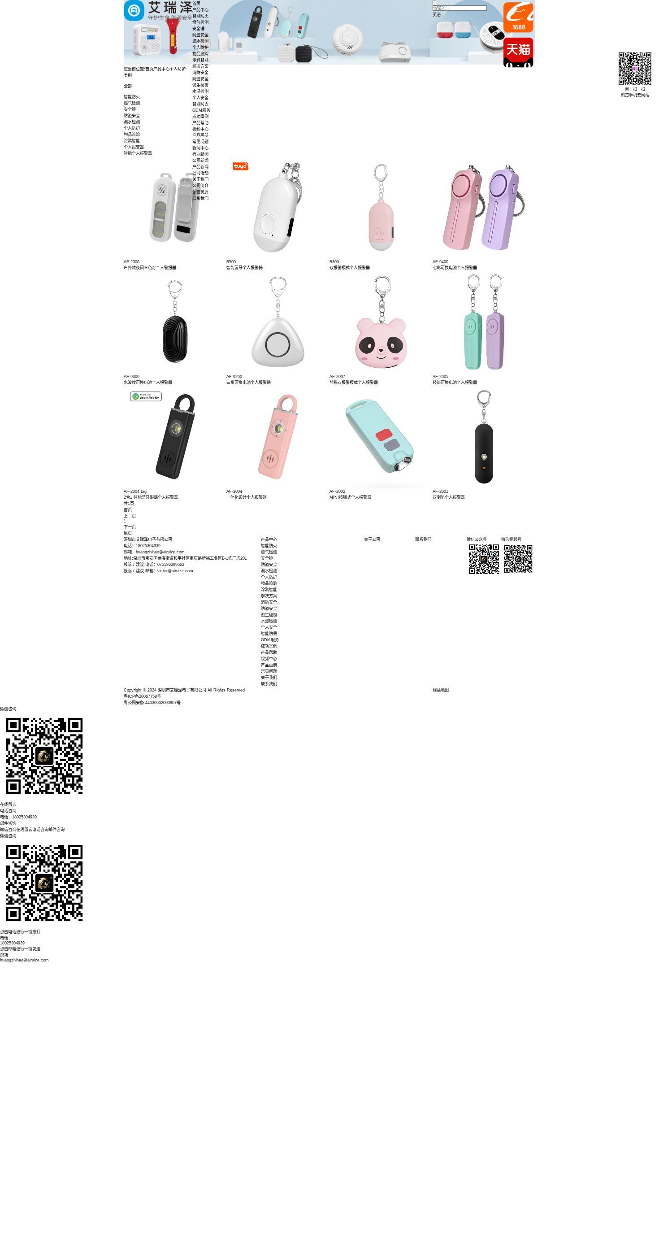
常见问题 (200, 141)
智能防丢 (200, 104)
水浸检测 (200, 91)
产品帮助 (200, 123)
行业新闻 (200, 154)
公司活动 (200, 173)
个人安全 (200, 98)
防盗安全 (200, 35)
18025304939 (12, 943)
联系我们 (200, 198)
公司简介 (200, 185)
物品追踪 (200, 54)
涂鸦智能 (200, 60)
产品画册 (200, 135)
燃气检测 (200, 22)
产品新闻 (200, 167)
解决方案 (200, 66)
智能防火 (200, 16)
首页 (196, 3)
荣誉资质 (200, 192)
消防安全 (200, 72)
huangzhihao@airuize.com (24, 960)
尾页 (128, 533)
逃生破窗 (200, 85)
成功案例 (200, 116)
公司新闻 (200, 160)
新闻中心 (200, 148)
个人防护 (200, 47)
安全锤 (198, 28)
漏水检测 (200, 41)
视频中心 (200, 129)
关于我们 (200, 179)
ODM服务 (201, 110)
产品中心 (200, 10)
